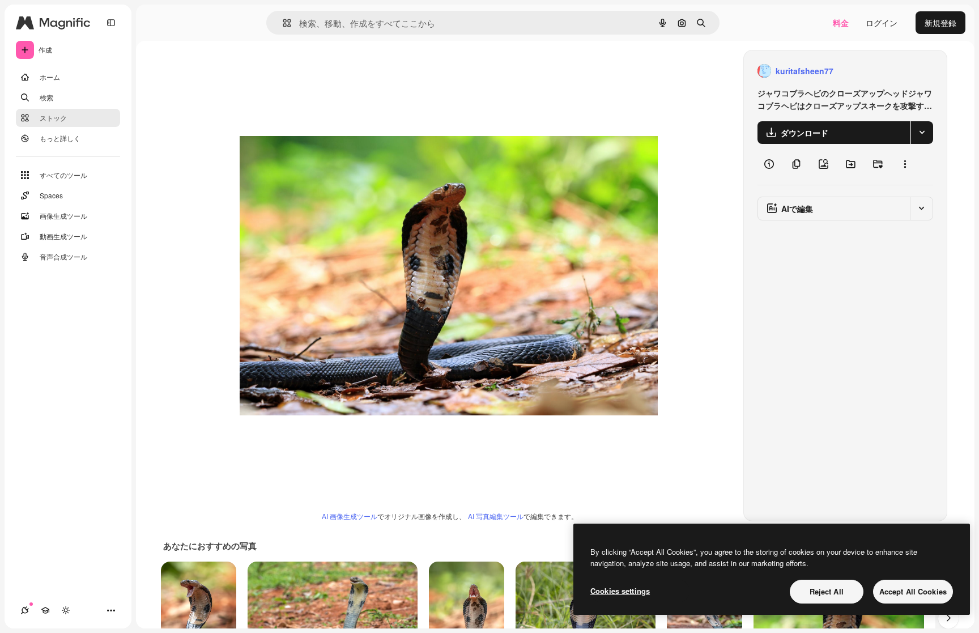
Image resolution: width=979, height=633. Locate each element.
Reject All (827, 591)
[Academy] (45, 610)
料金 (841, 22)
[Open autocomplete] (282, 23)
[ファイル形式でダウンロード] (921, 132)
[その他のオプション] (904, 164)
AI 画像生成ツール (349, 516)
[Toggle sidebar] (111, 23)
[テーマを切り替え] (66, 610)
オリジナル (317, 71)
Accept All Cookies (913, 591)
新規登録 (940, 22)
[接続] (25, 610)
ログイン (881, 22)
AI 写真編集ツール (495, 516)
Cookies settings (620, 590)
